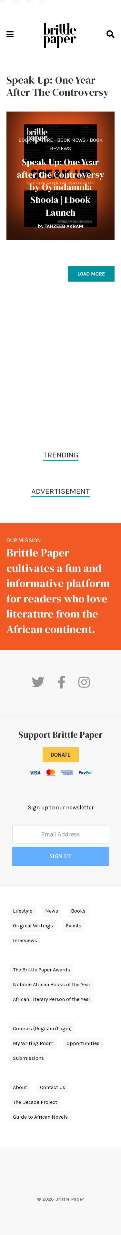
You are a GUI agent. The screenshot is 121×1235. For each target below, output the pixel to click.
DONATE (61, 754)
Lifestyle (22, 911)
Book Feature (35, 140)
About (20, 1087)
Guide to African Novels (40, 1117)
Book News (71, 140)
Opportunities (82, 1043)
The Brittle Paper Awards (41, 970)
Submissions (28, 1058)
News (51, 911)
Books (78, 911)
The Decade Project (35, 1102)
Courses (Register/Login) (42, 1028)
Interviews (25, 940)
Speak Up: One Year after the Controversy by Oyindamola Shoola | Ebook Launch (61, 187)
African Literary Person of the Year (51, 999)
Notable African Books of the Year (51, 984)
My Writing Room (33, 1043)
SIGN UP (61, 856)
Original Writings (33, 926)
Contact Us (52, 1087)
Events (73, 926)
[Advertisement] (60, 367)
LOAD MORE (91, 274)
